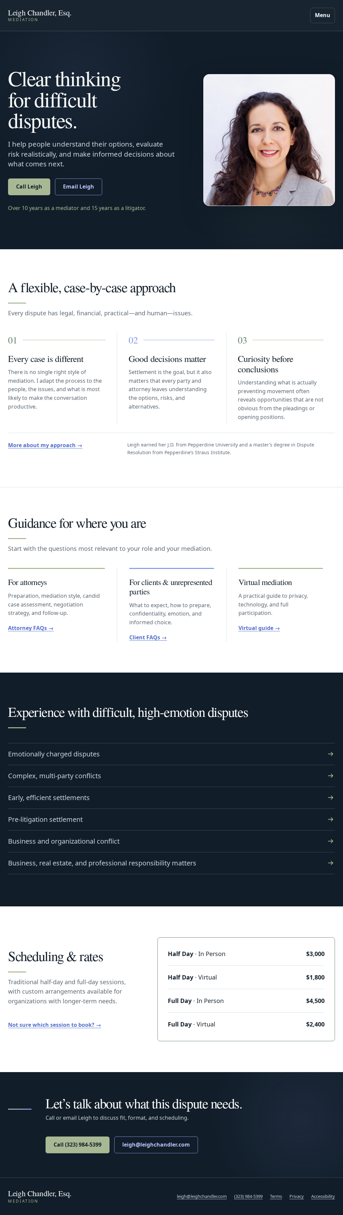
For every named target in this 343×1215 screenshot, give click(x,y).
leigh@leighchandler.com (156, 1144)
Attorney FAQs (27, 628)
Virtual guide (255, 628)
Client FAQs (144, 637)
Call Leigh (29, 186)
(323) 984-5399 (248, 1196)
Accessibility (323, 1196)
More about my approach (42, 445)
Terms (276, 1196)
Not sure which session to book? (51, 1024)
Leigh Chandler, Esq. (40, 1193)
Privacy (296, 1196)
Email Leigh (78, 186)
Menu (322, 15)
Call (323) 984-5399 (77, 1144)
